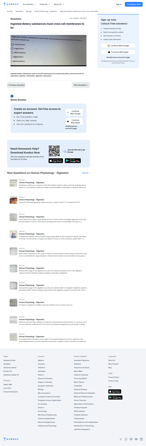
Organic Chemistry (45, 382)
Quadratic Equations (81, 360)
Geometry (41, 371)
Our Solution (28, 4)
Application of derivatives (83, 404)
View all (85, 173)
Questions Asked (10, 367)
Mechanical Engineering (47, 415)
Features (43, 4)
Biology (29, 11)
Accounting (42, 404)
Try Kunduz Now (134, 4)
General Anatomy (80, 389)
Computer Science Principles (49, 397)
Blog (110, 367)
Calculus (41, 364)
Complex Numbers (81, 415)
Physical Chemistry (45, 378)
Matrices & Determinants (83, 397)
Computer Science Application (49, 400)
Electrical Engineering (46, 422)
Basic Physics (79, 382)
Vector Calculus (80, 400)
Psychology (42, 411)
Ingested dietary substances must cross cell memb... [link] (79, 11)
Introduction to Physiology (84, 426)
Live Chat (7, 388)
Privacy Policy (120, 63)
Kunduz (10, 11)
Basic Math (78, 371)
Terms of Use (113, 381)
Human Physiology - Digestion (45, 11)
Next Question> (81, 85)
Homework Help (9, 360)
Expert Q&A (8, 384)
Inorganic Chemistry (45, 386)
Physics (41, 375)
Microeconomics (44, 393)
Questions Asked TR (11, 375)
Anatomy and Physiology (47, 426)
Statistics (41, 367)
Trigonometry (79, 418)
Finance (41, 407)
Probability (78, 386)
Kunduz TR (8, 371)
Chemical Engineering (46, 418)
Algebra (41, 360)
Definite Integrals (80, 407)
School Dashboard (11, 392)
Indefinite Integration (82, 429)
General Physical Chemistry (84, 393)
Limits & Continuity (81, 375)
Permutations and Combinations (86, 422)
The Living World (80, 378)
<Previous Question (16, 85)
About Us (58, 4)
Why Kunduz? (113, 364)
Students (7, 364)
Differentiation (79, 411)
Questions (19, 11)
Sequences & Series (81, 367)
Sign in (119, 4)
